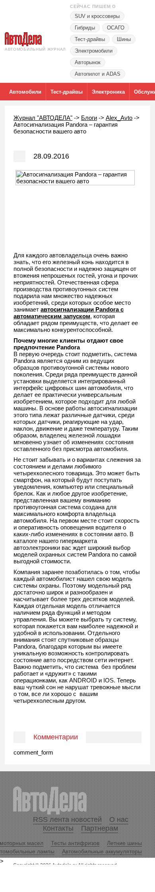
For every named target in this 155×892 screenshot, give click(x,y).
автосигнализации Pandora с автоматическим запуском (69, 313)
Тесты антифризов (75, 843)
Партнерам (99, 828)
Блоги (89, 117)
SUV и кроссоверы (97, 16)
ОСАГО (115, 28)
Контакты (58, 828)
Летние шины (124, 843)
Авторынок (88, 62)
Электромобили (93, 51)
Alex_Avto (119, 117)
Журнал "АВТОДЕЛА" (43, 117)
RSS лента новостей (67, 819)
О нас (118, 819)
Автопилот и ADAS (97, 74)
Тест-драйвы (90, 39)
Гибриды (85, 28)
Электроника (108, 92)
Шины (124, 39)
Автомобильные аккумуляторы (102, 851)
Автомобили (25, 92)
